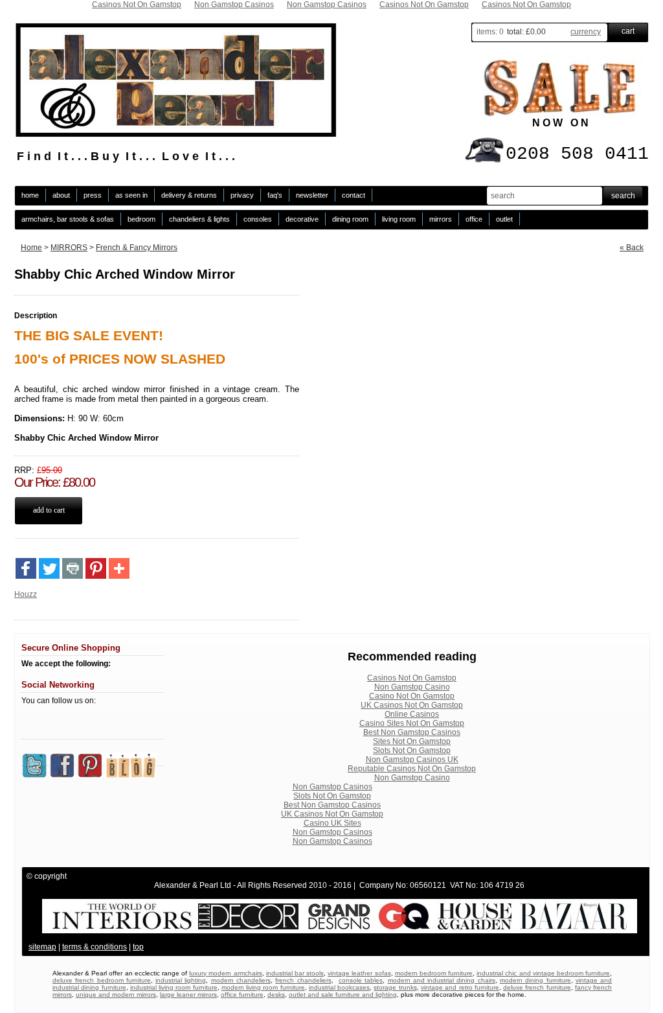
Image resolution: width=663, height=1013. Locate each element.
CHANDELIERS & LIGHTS (199, 219)
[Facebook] (26, 568)
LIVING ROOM (399, 219)
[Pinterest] (95, 568)
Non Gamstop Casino (412, 687)
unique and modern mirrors (116, 994)
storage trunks (395, 987)
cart (628, 31)
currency (585, 31)
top (138, 946)
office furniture (242, 994)
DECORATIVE (302, 219)
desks (276, 994)
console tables (361, 980)
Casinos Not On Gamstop (411, 677)
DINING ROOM (350, 219)
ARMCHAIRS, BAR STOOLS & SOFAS (67, 219)
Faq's (274, 195)
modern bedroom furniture (434, 973)
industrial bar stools (295, 973)
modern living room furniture (263, 987)
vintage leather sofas (359, 973)
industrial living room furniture (174, 987)
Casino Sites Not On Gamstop (411, 723)
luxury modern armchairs (225, 973)
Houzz (25, 594)
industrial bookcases (339, 987)
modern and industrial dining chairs (441, 980)
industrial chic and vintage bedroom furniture (543, 973)
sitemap (42, 946)
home (30, 195)
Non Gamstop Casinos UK (412, 759)
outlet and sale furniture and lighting (343, 994)
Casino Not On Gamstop (412, 696)
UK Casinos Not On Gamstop (412, 705)
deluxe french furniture (537, 987)
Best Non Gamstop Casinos (411, 732)
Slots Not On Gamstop (412, 750)
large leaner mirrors (188, 994)
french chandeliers (303, 980)
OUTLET (504, 219)
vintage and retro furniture (460, 987)
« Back (632, 247)
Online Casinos (412, 714)
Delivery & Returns (189, 195)
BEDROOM (141, 219)
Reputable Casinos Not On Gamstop (412, 768)
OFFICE (474, 219)
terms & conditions (94, 946)
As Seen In (131, 195)
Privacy (242, 195)
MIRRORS (440, 219)
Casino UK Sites (332, 823)
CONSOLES (257, 219)
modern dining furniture (535, 980)
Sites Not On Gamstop (412, 741)
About (61, 195)
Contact (353, 195)
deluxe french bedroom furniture (101, 980)
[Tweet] (49, 568)
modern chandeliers (241, 980)
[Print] (72, 568)
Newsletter (312, 195)
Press (93, 195)
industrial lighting (180, 980)
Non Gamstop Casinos (332, 786)
